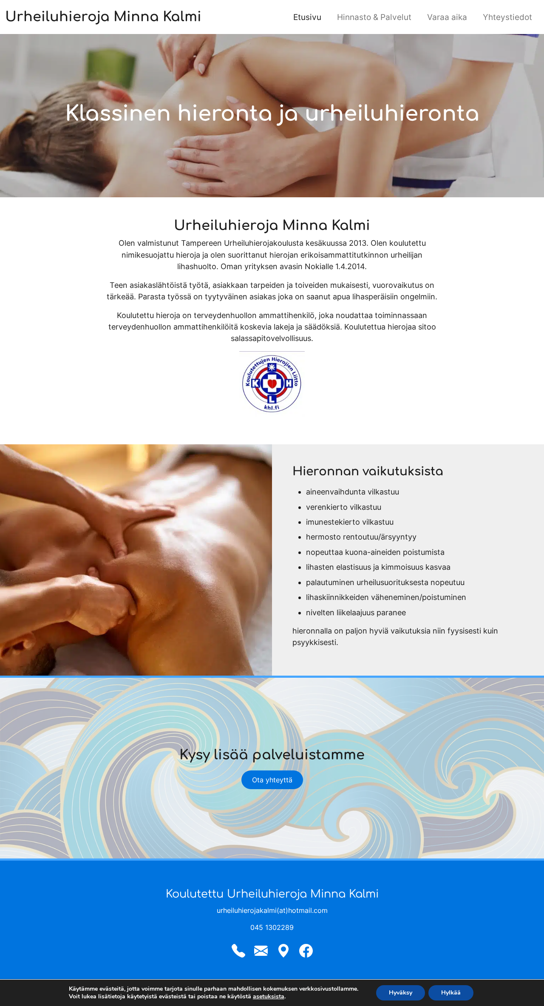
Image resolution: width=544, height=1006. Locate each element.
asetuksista (268, 996)
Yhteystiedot (507, 17)
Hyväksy (400, 993)
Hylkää (451, 993)
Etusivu (307, 17)
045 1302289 (272, 927)
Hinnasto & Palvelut (374, 17)
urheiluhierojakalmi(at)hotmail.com (272, 910)
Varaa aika (447, 17)
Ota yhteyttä (272, 780)
